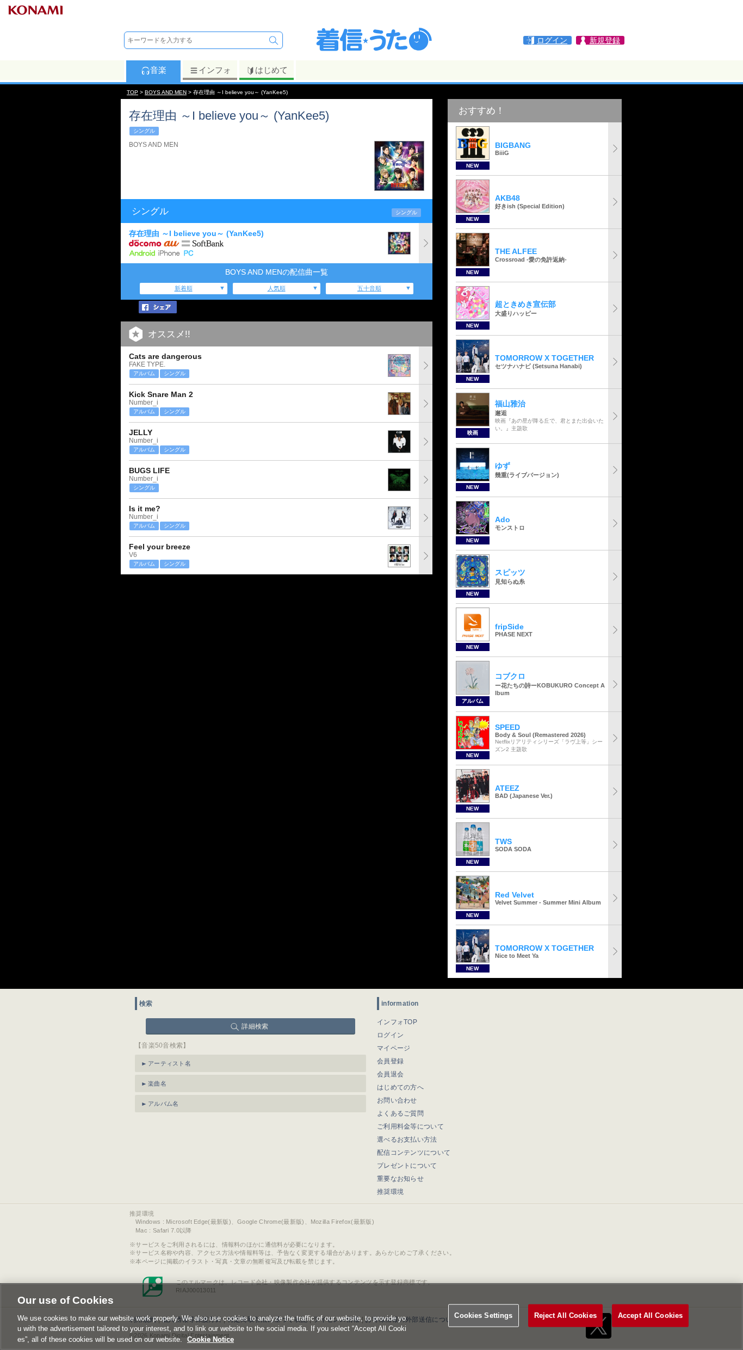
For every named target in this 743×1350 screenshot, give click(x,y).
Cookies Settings (483, 1315)
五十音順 (369, 288)
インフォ (215, 70)
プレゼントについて (407, 1165)
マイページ (394, 1048)
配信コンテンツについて (413, 1152)
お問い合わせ (397, 1100)
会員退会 (390, 1074)
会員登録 (390, 1061)
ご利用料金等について (410, 1126)
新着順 (184, 288)
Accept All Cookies (650, 1315)
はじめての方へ (400, 1087)
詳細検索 (255, 1026)
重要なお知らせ (400, 1178)
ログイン (390, 1035)
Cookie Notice (210, 1339)
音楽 (158, 70)
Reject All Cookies (565, 1315)
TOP (132, 92)
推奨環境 (390, 1192)
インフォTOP (397, 1022)
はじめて (271, 70)
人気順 (277, 288)
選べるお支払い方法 (407, 1139)
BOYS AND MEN (166, 92)
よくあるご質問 (400, 1113)
